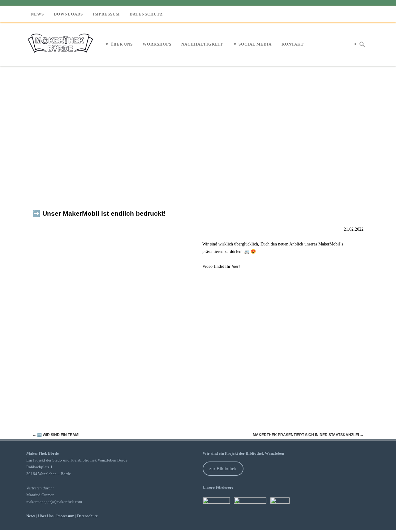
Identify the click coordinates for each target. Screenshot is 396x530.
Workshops (157, 44)
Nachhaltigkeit (202, 44)
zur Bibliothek (223, 468)
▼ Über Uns (119, 44)
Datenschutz (146, 14)
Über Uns (46, 516)
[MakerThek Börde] (61, 63)
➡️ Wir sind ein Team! (56, 435)
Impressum (106, 14)
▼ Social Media (252, 44)
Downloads (68, 14)
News (37, 14)
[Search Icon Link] (362, 44)
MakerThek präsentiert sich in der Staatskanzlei (308, 435)
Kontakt (293, 44)
